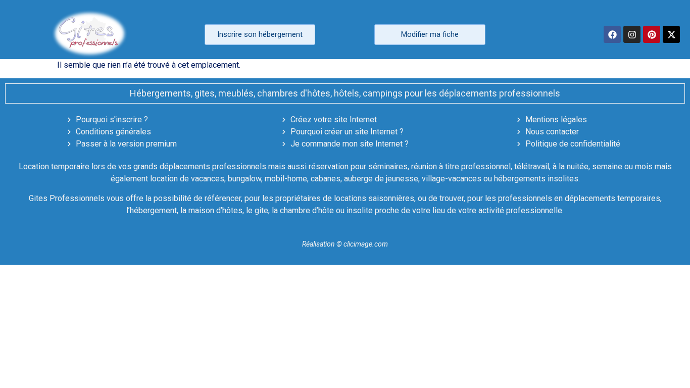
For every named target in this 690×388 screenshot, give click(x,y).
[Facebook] (612, 34)
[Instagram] (631, 34)
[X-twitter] (671, 34)
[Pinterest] (651, 34)
